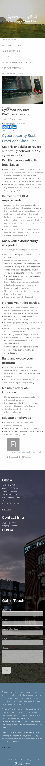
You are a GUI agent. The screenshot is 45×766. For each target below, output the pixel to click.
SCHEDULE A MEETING (12, 119)
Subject (14, 638)
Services (6, 57)
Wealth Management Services (17, 62)
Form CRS (6, 747)
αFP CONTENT (8, 125)
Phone (13, 619)
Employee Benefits (11, 68)
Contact (6, 114)
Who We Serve (9, 39)
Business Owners (11, 51)
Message (14, 648)
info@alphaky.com (10, 526)
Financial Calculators (30, 96)
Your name (15, 610)
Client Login (8, 131)
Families (21, 45)
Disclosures (8, 96)
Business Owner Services (15, 79)
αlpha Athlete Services (11, 85)
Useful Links (8, 102)
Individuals (7, 45)
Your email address (19, 629)
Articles (6, 108)
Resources (7, 91)
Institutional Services (13, 74)
